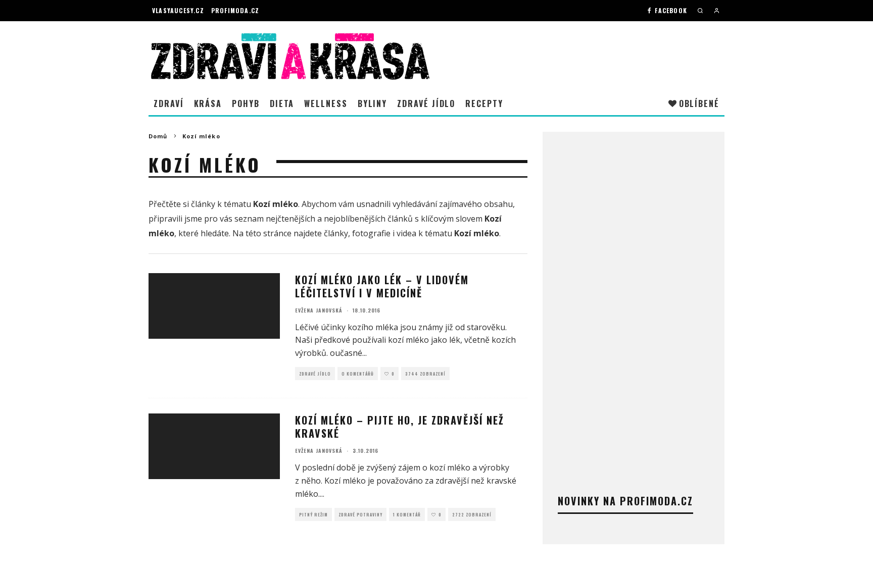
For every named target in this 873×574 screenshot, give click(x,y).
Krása (208, 103)
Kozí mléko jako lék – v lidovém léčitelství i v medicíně (382, 286)
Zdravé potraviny (360, 514)
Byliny (372, 103)
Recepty (484, 103)
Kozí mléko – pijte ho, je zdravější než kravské (399, 426)
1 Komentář (407, 514)
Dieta (282, 103)
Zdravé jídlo (426, 103)
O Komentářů (358, 374)
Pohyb (246, 103)
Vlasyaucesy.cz (178, 10)
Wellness (325, 103)
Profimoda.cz (235, 10)
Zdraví (169, 103)
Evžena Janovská (319, 310)
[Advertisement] (633, 298)
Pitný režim (313, 514)
